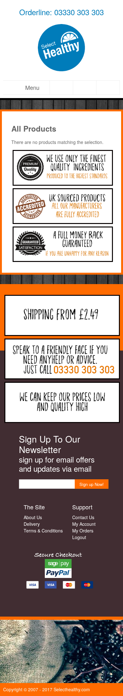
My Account (84, 524)
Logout (79, 537)
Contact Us (83, 517)
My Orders (82, 530)
